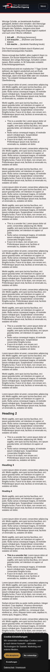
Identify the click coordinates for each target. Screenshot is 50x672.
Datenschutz (9, 667)
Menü (43, 6)
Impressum (21, 667)
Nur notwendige (30, 655)
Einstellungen (11, 662)
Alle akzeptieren (12, 655)
